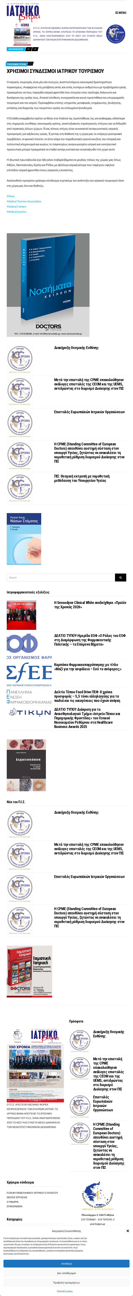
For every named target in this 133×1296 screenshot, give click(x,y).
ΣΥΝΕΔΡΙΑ (13, 1201)
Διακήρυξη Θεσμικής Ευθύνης (76, 348)
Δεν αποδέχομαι (66, 1273)
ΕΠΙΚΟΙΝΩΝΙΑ (14, 1206)
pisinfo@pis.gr (97, 1223)
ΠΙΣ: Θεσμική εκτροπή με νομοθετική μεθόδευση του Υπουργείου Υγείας (82, 478)
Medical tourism (16, 211)
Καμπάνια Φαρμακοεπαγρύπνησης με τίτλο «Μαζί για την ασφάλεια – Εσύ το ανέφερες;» (88, 667)
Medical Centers (16, 206)
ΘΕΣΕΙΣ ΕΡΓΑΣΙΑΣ (17, 1197)
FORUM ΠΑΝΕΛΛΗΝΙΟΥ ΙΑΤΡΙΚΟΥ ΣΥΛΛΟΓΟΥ (32, 1192)
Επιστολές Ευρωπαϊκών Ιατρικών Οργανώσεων (89, 412)
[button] (128, 1231)
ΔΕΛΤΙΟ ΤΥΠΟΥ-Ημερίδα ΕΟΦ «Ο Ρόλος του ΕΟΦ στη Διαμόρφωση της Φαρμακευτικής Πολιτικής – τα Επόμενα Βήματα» (90, 639)
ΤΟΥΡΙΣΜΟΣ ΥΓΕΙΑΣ (16, 64)
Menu (122, 13)
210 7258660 (88, 1219)
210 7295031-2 (106, 1219)
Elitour (11, 196)
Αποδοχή (66, 1263)
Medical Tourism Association (24, 201)
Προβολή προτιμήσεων (66, 1282)
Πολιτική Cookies (65, 1291)
